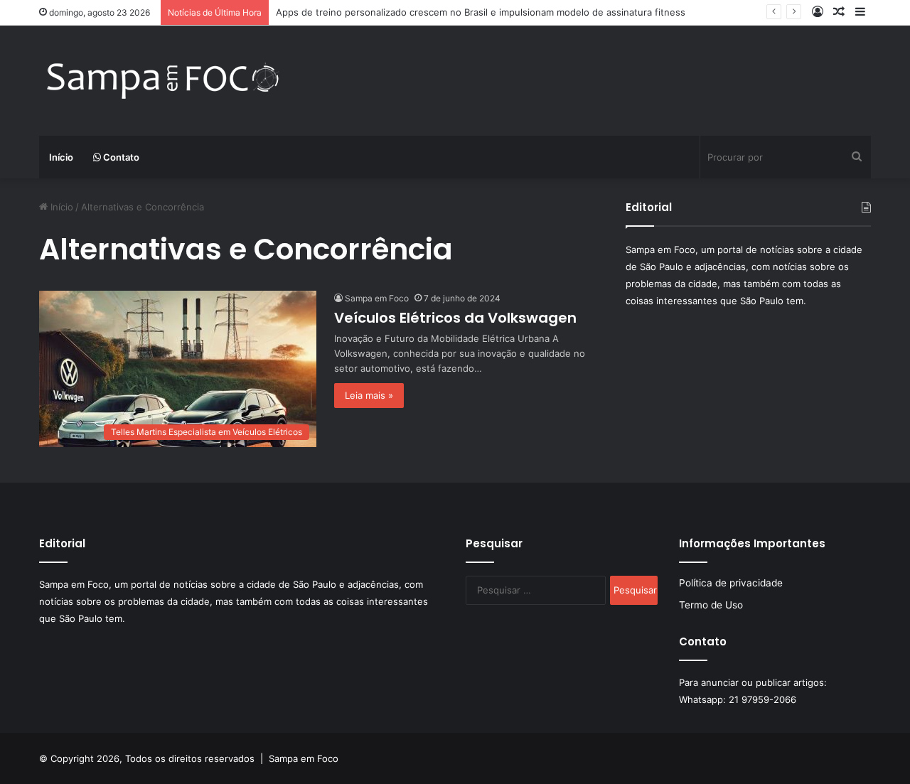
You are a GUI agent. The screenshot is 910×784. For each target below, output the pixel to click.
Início (61, 157)
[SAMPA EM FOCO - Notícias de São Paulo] (163, 80)
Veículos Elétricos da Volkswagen (455, 318)
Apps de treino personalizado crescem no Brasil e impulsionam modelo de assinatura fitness (480, 12)
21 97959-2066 (762, 699)
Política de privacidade (731, 583)
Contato (120, 157)
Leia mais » (369, 395)
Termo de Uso (711, 605)
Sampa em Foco (377, 298)
